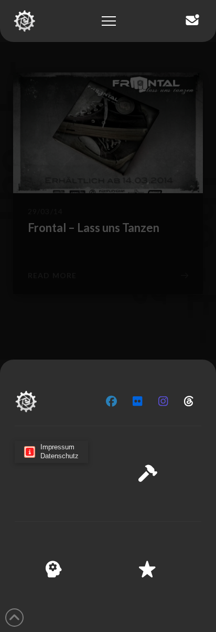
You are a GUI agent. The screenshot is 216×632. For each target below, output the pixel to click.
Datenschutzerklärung (89, 617)
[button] (200, 465)
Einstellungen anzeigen (108, 594)
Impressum (150, 617)
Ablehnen (108, 565)
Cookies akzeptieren (108, 536)
